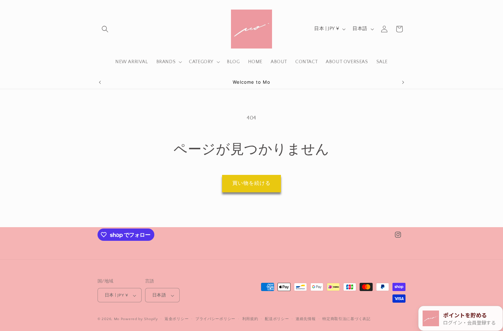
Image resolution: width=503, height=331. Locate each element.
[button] (105, 29)
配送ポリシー (277, 319)
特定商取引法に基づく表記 (346, 319)
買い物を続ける (251, 183)
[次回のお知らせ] (403, 82)
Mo (116, 319)
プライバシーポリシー (215, 319)
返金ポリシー (177, 319)
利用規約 (250, 319)
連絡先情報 (306, 319)
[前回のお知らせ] (99, 82)
